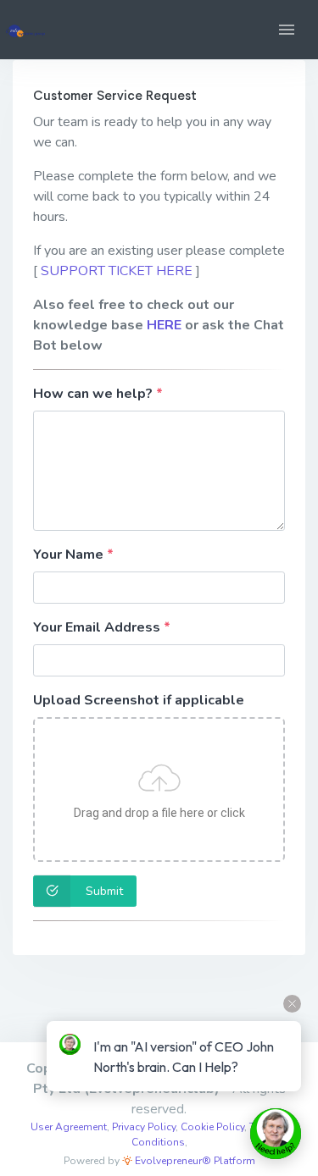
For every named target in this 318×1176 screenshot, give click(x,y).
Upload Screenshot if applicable (138, 700)
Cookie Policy (212, 1127)
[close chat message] (292, 1004)
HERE (164, 325)
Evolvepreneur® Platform (193, 1161)
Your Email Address (96, 627)
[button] (287, 29)
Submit (102, 891)
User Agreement (69, 1127)
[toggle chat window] (275, 1133)
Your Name (68, 554)
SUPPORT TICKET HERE (116, 271)
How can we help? (93, 393)
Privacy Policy (144, 1127)
